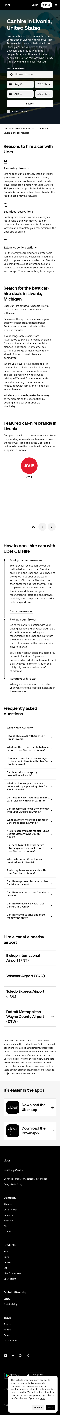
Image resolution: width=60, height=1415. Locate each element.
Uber (7, 5)
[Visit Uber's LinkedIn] (5, 1355)
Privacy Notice (27, 1073)
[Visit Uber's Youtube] (13, 1355)
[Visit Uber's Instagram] (20, 1355)
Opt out (38, 1407)
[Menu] (55, 5)
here (42, 1398)
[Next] (52, 527)
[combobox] (33, 74)
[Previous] (42, 527)
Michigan (28, 128)
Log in (35, 5)
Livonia (42, 128)
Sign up (46, 5)
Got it (50, 1407)
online (21, 231)
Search (30, 103)
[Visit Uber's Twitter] (27, 1355)
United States (12, 128)
